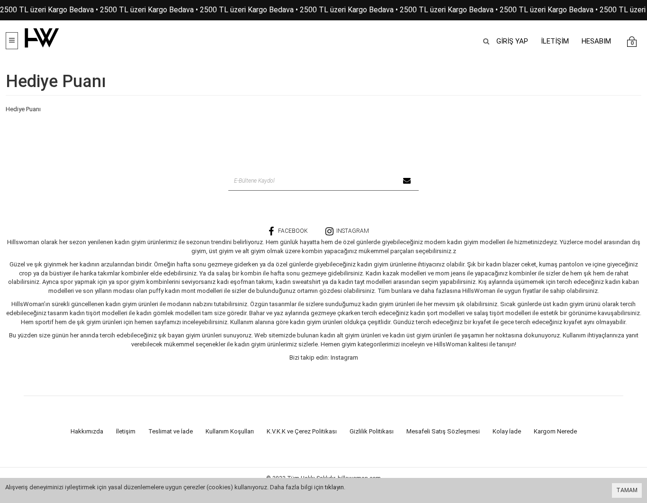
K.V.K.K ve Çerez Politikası (302, 431)
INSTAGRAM (352, 231)
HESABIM (596, 41)
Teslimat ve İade (170, 431)
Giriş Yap (512, 41)
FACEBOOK (293, 231)
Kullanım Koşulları (230, 431)
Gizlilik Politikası (372, 431)
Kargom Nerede (555, 431)
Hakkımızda (87, 431)
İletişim (125, 431)
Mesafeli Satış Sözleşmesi (443, 431)
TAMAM (627, 490)
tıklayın (334, 487)
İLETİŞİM (555, 41)
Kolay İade (507, 431)
